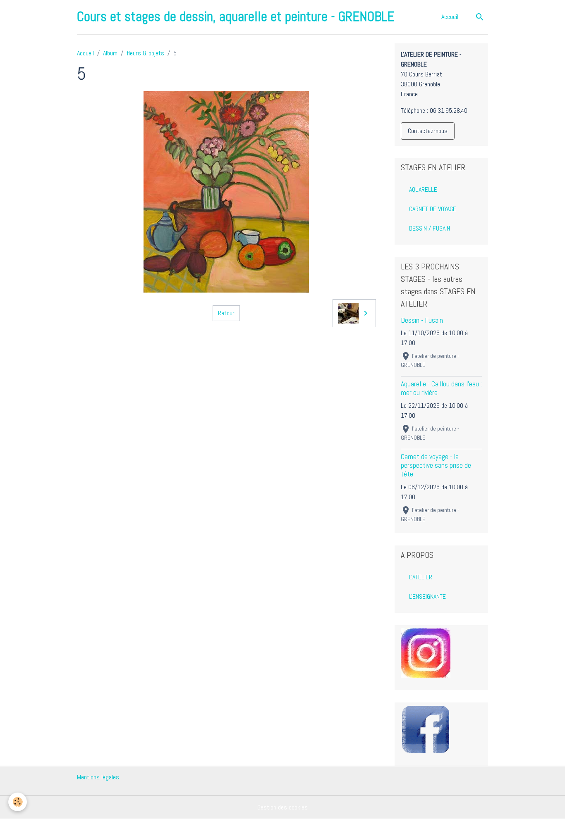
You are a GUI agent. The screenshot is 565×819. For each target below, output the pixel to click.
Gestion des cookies (282, 807)
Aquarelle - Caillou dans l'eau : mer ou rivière (441, 388)
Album (110, 53)
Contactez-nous (428, 130)
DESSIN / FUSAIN (429, 228)
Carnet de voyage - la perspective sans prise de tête (436, 465)
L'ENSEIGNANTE (427, 596)
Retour (226, 313)
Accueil (449, 16)
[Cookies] (17, 802)
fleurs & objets (145, 53)
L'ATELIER (420, 577)
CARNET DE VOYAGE (432, 209)
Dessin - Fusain (422, 320)
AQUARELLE (423, 189)
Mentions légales (98, 777)
